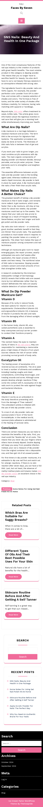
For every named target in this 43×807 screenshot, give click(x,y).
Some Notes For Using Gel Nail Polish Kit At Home (22, 690)
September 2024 (8, 766)
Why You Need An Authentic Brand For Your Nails (22, 715)
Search (23, 640)
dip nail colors (24, 345)
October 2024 (7, 762)
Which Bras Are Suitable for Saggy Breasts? (16, 516)
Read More (13, 535)
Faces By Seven (21, 7)
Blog (12, 481)
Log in (4, 779)
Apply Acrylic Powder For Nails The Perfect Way (21, 707)
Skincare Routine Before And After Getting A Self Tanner (21, 596)
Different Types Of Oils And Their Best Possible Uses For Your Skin (19, 556)
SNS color (18, 111)
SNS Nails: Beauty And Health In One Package (20, 682)
